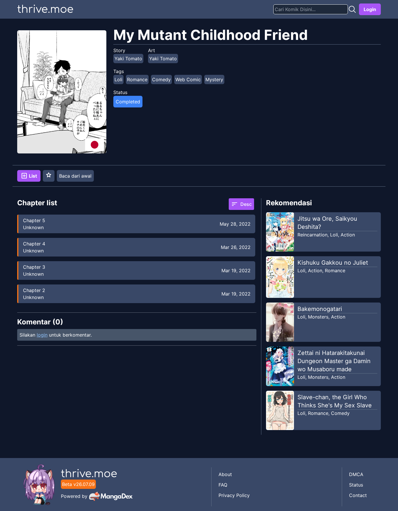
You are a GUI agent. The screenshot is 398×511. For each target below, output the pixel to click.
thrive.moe (45, 9)
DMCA (356, 474)
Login (370, 9)
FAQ (223, 485)
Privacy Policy (234, 495)
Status (356, 485)
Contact (358, 495)
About (225, 474)
